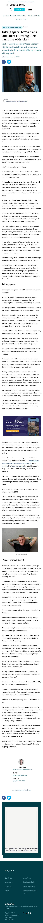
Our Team (8, 878)
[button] (30, 9)
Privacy (7, 891)
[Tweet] (9, 62)
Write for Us (9, 882)
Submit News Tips (29, 886)
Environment (21, 15)
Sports (25, 19)
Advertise (8, 886)
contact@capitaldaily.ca (21, 790)
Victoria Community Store (29, 892)
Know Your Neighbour (12, 27)
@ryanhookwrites (19, 781)
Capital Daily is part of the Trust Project (16, 101)
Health (30, 15)
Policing (18, 19)
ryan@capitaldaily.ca (20, 775)
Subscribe (19, 10)
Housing (13, 15)
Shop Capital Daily (28, 882)
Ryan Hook (22, 767)
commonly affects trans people (14, 466)
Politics (6, 15)
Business (37, 15)
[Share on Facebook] (4, 62)
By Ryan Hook (5, 57)
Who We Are (27, 878)
